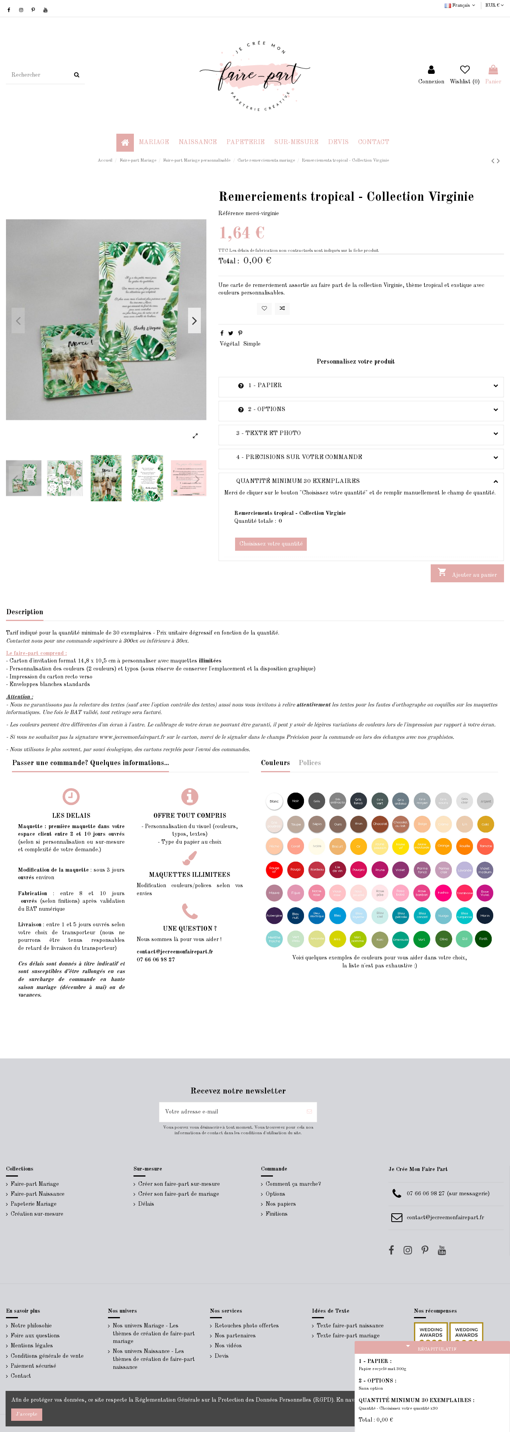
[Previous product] (494, 161)
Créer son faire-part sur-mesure (179, 1184)
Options (275, 1194)
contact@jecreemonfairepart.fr (445, 1217)
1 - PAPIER (253, 385)
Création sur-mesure (37, 1214)
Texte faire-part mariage (348, 1336)
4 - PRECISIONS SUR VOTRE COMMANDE (293, 457)
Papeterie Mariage (34, 1204)
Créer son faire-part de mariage (178, 1194)
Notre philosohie (31, 1326)
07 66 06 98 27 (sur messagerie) (448, 1194)
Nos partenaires (235, 1336)
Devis (222, 1356)
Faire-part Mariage (35, 1184)
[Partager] (222, 333)
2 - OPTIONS (254, 409)
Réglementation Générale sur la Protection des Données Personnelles (223, 1400)
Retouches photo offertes (247, 1326)
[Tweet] (230, 333)
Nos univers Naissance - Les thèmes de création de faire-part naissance (154, 1359)
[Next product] (498, 161)
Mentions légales (32, 1346)
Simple (252, 344)
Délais (146, 1204)
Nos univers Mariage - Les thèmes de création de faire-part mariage (154, 1333)
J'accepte (26, 1414)
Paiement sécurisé (33, 1366)
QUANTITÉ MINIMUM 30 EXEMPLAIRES (292, 481)
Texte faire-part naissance (350, 1326)
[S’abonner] (309, 1112)
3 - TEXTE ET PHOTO (262, 433)
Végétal (229, 344)
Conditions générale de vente (47, 1356)
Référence (231, 213)
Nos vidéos (228, 1346)
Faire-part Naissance (38, 1194)
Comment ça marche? (293, 1184)
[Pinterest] (240, 333)
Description (24, 612)
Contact (21, 1376)
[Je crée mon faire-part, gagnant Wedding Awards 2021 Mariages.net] (465, 1339)
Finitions (277, 1214)
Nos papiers (281, 1204)
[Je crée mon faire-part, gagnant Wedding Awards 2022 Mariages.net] (431, 1339)
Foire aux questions (35, 1336)
